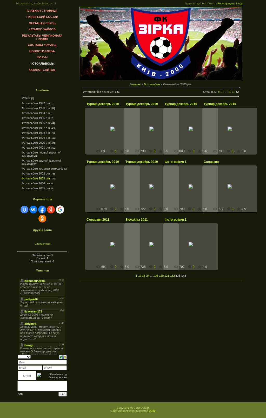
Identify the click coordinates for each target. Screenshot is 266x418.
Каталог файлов (42, 29)
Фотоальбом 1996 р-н (36, 122)
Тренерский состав (42, 16)
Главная (135, 84)
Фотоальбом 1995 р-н (36, 118)
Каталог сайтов (42, 69)
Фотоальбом (152, 84)
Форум (42, 57)
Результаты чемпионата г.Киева (42, 37)
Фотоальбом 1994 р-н (36, 113)
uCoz (152, 410)
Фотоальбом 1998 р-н (36, 132)
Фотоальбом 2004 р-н (36, 183)
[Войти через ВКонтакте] (33, 209)
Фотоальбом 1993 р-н (36, 108)
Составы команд (42, 44)
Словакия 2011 (98, 219)
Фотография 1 (176, 162)
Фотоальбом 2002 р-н (36, 173)
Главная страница (42, 10)
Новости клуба (42, 51)
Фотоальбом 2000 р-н (36, 142)
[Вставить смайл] (65, 356)
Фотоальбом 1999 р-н (36, 137)
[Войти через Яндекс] (51, 209)
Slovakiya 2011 (136, 219)
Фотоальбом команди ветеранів (42, 168)
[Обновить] (61, 356)
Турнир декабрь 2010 (103, 104)
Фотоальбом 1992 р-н (36, 103)
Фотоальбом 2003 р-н (36, 178)
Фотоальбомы (42, 63)
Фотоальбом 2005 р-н (36, 188)
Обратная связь (42, 23)
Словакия (211, 162)
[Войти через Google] (60, 209)
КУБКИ (26, 98)
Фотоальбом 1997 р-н (36, 127)
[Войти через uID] (24, 209)
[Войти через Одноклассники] (42, 218)
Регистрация (225, 3)
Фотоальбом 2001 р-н (36, 147)
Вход (239, 3)
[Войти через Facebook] (42, 209)
